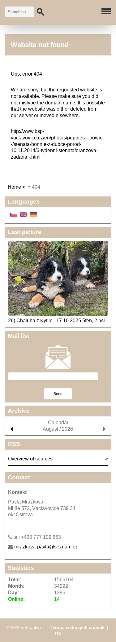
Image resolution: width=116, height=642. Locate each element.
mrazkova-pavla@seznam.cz (46, 546)
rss (58, 633)
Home (14, 187)
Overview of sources (30, 458)
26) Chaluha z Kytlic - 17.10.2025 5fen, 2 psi (56, 320)
